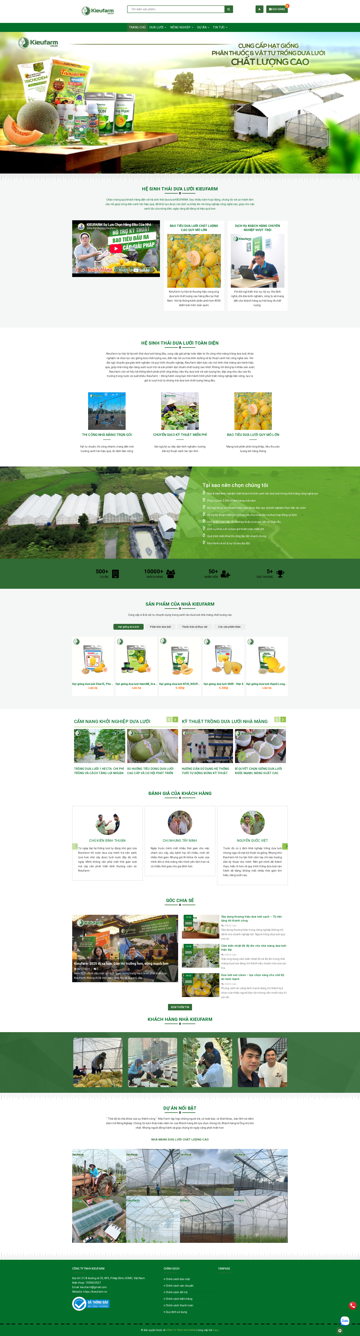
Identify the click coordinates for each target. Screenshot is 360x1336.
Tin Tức (219, 27)
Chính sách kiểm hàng (178, 1298)
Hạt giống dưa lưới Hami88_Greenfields (140, 683)
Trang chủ (137, 27)
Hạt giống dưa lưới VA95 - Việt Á (223, 683)
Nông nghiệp (181, 27)
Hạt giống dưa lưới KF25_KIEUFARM (181, 683)
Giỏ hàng (280, 9)
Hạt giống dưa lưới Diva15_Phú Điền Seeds (99, 683)
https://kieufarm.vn (95, 1291)
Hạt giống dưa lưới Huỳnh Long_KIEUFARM (272, 683)
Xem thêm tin (180, 1007)
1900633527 (93, 1282)
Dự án (202, 27)
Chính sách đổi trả (176, 1292)
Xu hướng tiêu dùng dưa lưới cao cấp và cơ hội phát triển (150, 771)
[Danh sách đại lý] (259, 9)
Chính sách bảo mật (177, 1279)
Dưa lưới (156, 27)
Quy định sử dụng (176, 1311)
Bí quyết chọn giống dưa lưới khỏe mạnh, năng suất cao (258, 771)
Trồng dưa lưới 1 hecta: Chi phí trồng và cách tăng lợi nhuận (99, 771)
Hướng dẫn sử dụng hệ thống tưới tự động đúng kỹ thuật (205, 771)
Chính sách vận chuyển (179, 1285)
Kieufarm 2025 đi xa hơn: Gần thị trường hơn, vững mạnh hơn (121, 963)
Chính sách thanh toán (179, 1305)
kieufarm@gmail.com (93, 1287)
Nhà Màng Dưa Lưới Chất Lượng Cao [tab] (180, 1139)
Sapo (216, 1330)
